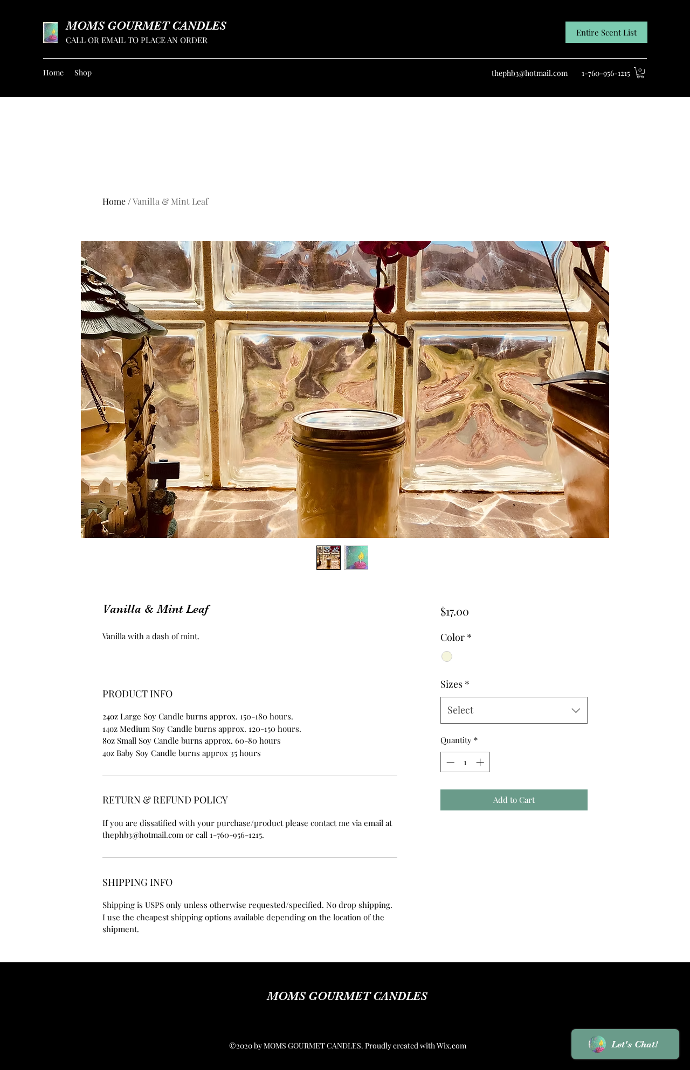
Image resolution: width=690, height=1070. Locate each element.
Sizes (455, 683)
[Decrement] (449, 762)
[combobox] (514, 710)
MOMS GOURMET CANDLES (146, 25)
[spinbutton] (465, 762)
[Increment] (481, 762)
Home (114, 201)
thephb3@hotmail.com (530, 73)
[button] (640, 72)
